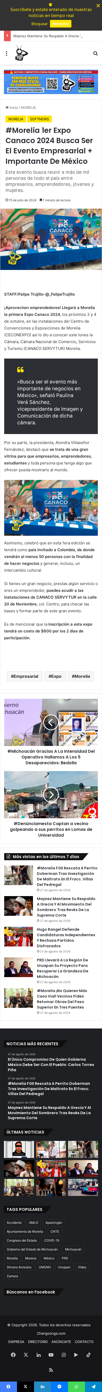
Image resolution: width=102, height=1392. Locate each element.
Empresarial (26, 676)
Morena (30, 1258)
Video (82, 1267)
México (49, 1258)
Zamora (12, 1276)
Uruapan (64, 1267)
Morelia (82, 676)
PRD (65, 1258)
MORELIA (28, 107)
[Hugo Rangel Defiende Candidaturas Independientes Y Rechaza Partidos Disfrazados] (18, 936)
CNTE (54, 1231)
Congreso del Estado (22, 1240)
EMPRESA (16, 1342)
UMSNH (45, 1267)
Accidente (14, 1223)
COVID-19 (51, 1240)
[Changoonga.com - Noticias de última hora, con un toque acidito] (21, 53)
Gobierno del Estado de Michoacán (32, 1249)
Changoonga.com (51, 1333)
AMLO (33, 1223)
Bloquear (39, 23)
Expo (56, 676)
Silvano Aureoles (19, 1267)
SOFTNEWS (39, 119)
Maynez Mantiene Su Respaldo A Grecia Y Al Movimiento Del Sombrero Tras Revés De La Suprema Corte (66, 907)
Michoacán (73, 1249)
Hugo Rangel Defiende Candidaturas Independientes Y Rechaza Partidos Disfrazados (66, 938)
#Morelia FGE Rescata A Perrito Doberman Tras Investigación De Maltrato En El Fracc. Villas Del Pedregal (67, 876)
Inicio (13, 107)
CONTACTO (84, 1342)
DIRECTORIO (38, 1342)
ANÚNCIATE (61, 1342)
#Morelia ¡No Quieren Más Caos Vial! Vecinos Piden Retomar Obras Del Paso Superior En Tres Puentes (62, 999)
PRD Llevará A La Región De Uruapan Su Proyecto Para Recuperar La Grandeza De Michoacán (62, 968)
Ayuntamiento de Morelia (25, 1231)
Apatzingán (54, 1223)
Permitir (60, 23)
